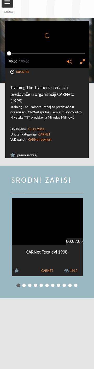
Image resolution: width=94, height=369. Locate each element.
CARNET (44, 135)
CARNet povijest (40, 140)
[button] (71, 62)
